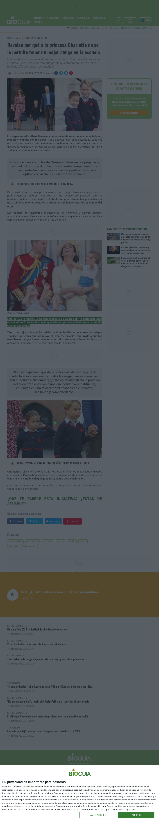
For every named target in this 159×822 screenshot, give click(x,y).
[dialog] (79, 793)
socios (31, 786)
